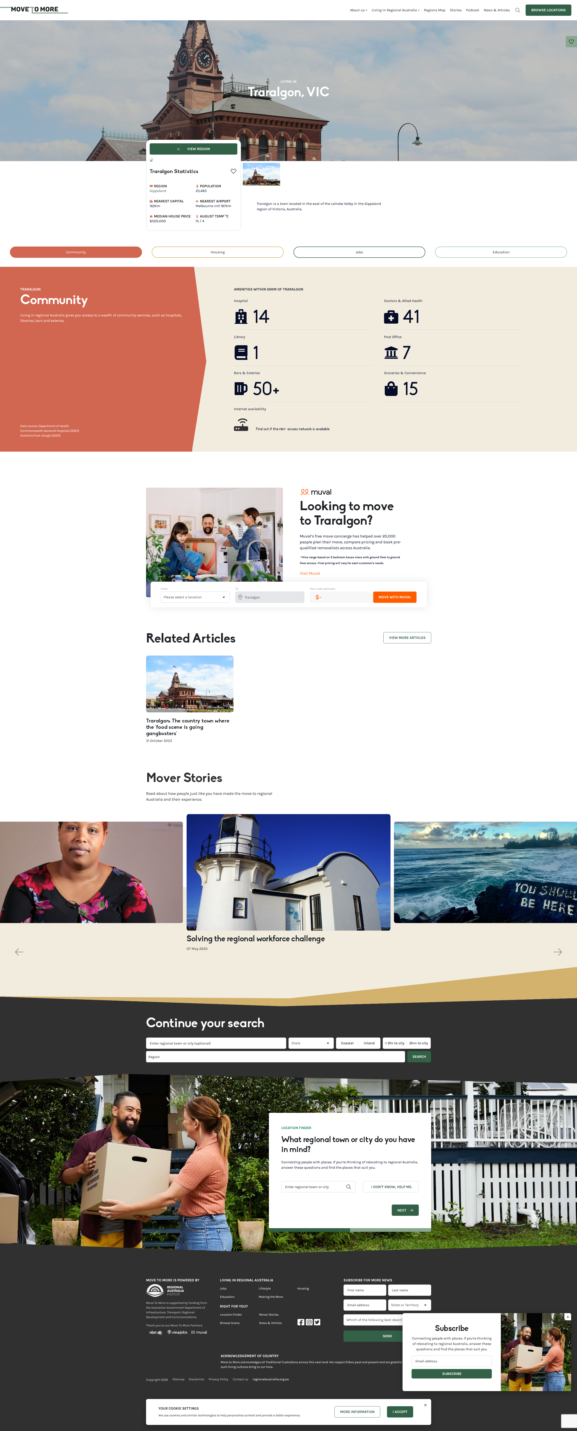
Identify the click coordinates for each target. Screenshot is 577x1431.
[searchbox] (210, 1056)
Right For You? (234, 1306)
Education (501, 252)
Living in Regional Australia (394, 10)
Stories (456, 10)
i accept (400, 1412)
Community (76, 252)
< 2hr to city (395, 1043)
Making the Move (271, 1297)
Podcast (472, 10)
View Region (198, 149)
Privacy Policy (218, 1379)
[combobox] (216, 1043)
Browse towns (230, 1323)
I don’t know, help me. (391, 1187)
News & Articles (497, 10)
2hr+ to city (418, 1043)
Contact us (240, 1379)
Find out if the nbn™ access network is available (293, 429)
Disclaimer (196, 1379)
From (164, 588)
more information (357, 1412)
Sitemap (178, 1379)
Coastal (347, 1043)
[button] (19, 952)
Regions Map (434, 10)
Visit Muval (310, 573)
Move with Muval (395, 597)
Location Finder (231, 1315)
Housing (218, 252)
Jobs (359, 252)
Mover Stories (269, 1315)
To (236, 588)
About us (357, 10)
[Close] (425, 1404)
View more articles (407, 637)
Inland (369, 1043)
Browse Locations (548, 10)
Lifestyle (265, 1288)
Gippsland (158, 191)
